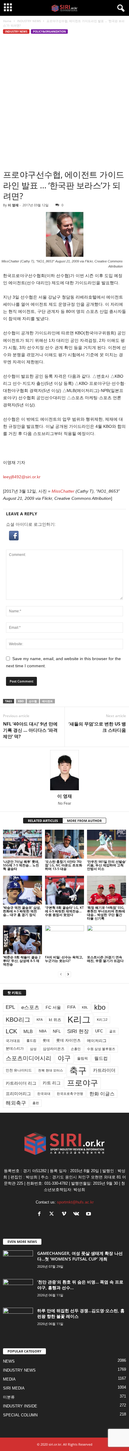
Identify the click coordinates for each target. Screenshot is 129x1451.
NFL (57, 1031)
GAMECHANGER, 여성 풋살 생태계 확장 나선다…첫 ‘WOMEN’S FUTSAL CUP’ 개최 (80, 1256)
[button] (64, 535)
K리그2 (102, 1019)
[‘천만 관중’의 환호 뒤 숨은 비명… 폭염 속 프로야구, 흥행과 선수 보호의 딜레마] (18, 1290)
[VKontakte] (77, 1214)
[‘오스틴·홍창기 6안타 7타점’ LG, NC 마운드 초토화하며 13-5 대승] (64, 844)
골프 (112, 1031)
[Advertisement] (64, 102)
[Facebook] (40, 1214)
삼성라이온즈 (53, 1049)
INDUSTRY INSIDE (20, 1406)
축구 (78, 1070)
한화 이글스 (102, 1093)
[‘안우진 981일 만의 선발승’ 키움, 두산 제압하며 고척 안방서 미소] (106, 844)
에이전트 (47, 701)
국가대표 (13, 1041)
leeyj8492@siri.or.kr (21, 476)
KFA (40, 1019)
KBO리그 (18, 1019)
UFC (99, 1031)
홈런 (35, 1103)
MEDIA (9, 1379)
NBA (42, 1031)
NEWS (9, 1361)
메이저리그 (96, 1040)
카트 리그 (52, 1082)
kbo (21, 701)
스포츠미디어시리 (28, 1058)
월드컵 (101, 1058)
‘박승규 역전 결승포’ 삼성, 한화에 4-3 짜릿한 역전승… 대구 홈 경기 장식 (22, 911)
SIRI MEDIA (14, 1388)
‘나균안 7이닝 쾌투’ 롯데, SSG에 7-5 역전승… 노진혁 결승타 (21, 865)
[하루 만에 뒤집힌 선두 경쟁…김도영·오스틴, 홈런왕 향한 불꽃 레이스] (18, 1319)
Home (7, 21)
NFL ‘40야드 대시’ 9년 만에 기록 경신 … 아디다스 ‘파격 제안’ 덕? (30, 730)
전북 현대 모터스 (50, 1070)
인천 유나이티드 (19, 1070)
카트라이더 (104, 1070)
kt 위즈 (55, 1019)
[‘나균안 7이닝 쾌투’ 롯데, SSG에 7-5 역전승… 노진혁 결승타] (22, 844)
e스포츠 (30, 1007)
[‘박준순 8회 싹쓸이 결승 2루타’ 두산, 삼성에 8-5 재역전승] (22, 939)
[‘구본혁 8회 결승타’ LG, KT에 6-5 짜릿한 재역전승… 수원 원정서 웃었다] (64, 890)
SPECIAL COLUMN (20, 1415)
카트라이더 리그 (21, 1083)
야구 (64, 1058)
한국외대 (43, 1093)
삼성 (33, 1049)
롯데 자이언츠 (68, 1040)
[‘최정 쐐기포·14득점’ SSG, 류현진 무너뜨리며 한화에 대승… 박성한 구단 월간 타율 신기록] (106, 890)
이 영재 (13, 205)
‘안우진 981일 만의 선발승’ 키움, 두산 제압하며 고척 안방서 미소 (106, 865)
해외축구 (16, 1103)
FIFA (71, 1007)
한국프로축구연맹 (70, 1093)
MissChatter (63, 491)
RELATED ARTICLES (43, 820)
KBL (85, 1007)
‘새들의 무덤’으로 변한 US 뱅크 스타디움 (97, 727)
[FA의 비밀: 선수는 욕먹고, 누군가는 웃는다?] (64, 939)
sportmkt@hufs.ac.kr (75, 1202)
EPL (10, 1007)
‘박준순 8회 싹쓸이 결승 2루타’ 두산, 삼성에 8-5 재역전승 (21, 960)
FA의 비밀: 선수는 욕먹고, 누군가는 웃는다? (64, 959)
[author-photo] (64, 770)
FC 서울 (53, 1007)
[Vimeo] (65, 1214)
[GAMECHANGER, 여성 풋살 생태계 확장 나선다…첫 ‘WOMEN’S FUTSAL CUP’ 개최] (18, 1261)
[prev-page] (61, 974)
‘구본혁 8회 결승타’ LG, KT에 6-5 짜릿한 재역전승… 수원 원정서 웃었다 (64, 911)
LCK (11, 1031)
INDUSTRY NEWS (29, 21)
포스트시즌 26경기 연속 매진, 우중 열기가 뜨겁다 (105, 959)
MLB (28, 1031)
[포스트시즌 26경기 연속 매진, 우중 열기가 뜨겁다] (106, 939)
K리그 (79, 1019)
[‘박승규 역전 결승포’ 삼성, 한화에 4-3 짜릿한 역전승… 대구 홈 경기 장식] (22, 890)
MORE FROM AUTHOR (84, 820)
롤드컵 (31, 1040)
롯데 (46, 1040)
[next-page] (68, 974)
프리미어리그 (18, 1093)
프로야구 (82, 1083)
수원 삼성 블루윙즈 (101, 1049)
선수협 (33, 701)
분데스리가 (15, 1048)
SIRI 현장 (78, 1031)
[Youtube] (89, 1214)
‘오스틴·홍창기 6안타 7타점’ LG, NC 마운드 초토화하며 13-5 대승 (63, 865)
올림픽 (82, 1058)
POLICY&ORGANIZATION (49, 31)
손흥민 (76, 1049)
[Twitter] (53, 1214)
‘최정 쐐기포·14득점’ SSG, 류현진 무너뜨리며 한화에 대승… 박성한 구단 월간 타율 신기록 (106, 912)
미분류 (9, 1397)
